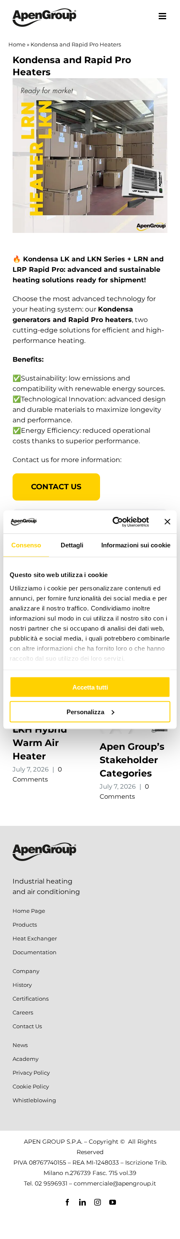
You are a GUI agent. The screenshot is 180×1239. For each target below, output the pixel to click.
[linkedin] (82, 1202)
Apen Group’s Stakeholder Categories (132, 760)
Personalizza (85, 711)
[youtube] (112, 1202)
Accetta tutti (90, 687)
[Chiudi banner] (167, 522)
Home (17, 44)
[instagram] (97, 1202)
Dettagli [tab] (72, 545)
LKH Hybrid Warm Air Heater (40, 743)
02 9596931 (51, 1183)
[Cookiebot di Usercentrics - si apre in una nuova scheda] (113, 521)
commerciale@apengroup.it (115, 1183)
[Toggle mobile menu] (163, 16)
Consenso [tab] (26, 545)
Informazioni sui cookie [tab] (135, 545)
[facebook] (67, 1202)
